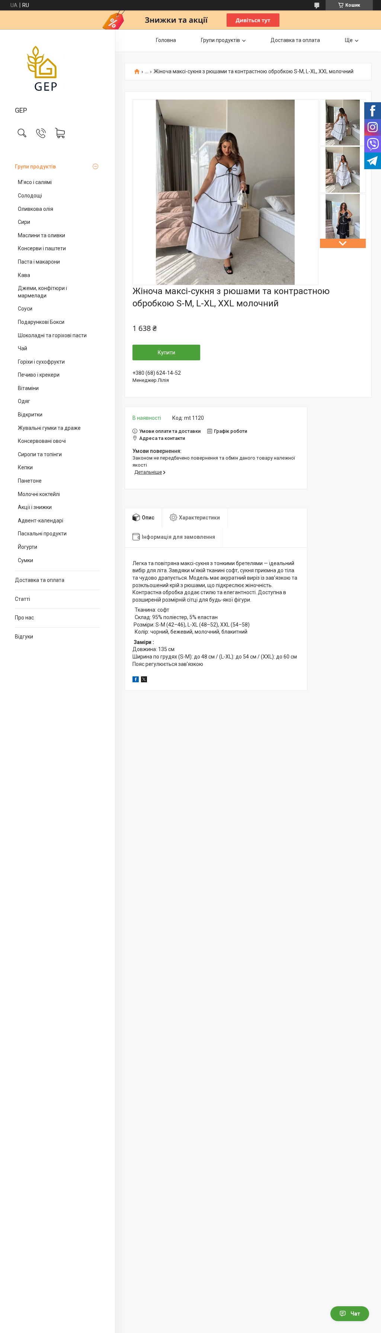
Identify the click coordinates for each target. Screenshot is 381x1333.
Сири (24, 222)
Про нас (24, 618)
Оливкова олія (35, 209)
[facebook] (135, 680)
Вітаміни (28, 388)
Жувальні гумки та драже (49, 428)
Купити (166, 352)
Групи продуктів (35, 167)
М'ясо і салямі (35, 182)
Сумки (25, 560)
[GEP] (57, 68)
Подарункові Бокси (41, 322)
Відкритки (30, 415)
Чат (355, 1314)
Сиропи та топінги (40, 454)
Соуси (25, 309)
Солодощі (30, 196)
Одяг (24, 401)
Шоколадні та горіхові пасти (52, 335)
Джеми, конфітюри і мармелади (42, 292)
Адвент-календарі (40, 521)
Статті (22, 599)
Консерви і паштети (42, 248)
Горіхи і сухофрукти (41, 362)
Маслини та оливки (41, 235)
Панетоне (30, 481)
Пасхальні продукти (42, 534)
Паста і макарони (39, 262)
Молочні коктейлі (39, 494)
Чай (22, 348)
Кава (24, 275)
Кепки (25, 467)
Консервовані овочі (42, 441)
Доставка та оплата (39, 580)
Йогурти (27, 547)
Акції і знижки (35, 507)
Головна (166, 40)
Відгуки (24, 637)
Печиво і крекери (39, 375)
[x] (144, 680)
